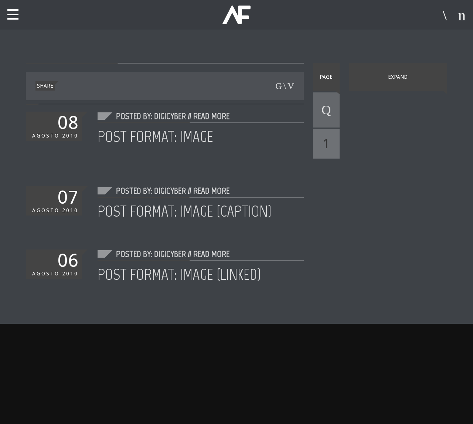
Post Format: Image (155, 136)
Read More (211, 116)
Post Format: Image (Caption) (185, 211)
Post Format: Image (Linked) (179, 274)
